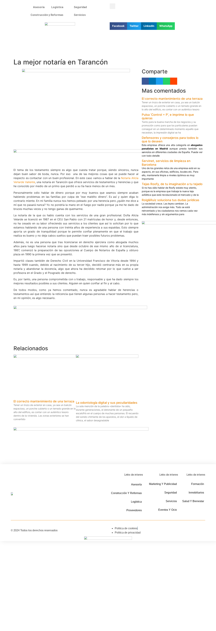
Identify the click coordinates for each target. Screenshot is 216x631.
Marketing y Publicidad (163, 484)
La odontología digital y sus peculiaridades (106, 402)
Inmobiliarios (196, 492)
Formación (197, 484)
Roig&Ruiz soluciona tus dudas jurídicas (170, 200)
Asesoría (39, 7)
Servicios (80, 15)
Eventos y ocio (167, 509)
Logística (57, 7)
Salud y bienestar (193, 501)
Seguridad (80, 7)
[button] (112, 6)
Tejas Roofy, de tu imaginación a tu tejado (172, 184)
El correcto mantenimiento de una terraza (44, 401)
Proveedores (134, 510)
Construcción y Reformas (47, 15)
